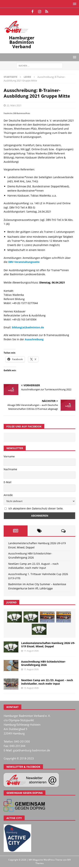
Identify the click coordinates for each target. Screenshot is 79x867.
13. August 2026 (31, 687)
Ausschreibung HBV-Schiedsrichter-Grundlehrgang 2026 (43, 663)
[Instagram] (39, 11)
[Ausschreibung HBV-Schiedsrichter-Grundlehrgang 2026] (11, 665)
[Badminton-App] (47, 11)
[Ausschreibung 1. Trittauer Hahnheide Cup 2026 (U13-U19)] (31, 616)
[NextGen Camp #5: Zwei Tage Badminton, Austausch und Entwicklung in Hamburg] (47, 616)
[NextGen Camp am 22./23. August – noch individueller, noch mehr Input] (11, 684)
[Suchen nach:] (39, 65)
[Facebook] (32, 11)
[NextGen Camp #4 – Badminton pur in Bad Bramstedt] (63, 616)
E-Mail (7, 482)
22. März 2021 (14, 105)
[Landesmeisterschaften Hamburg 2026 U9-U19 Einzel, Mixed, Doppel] (14, 616)
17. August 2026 (31, 650)
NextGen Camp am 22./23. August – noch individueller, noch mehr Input (47, 681)
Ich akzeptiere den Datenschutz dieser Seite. (35, 508)
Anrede (8, 495)
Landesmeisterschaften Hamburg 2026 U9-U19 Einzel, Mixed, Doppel (48, 644)
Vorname (9, 456)
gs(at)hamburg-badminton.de (31, 750)
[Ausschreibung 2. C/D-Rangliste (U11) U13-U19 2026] (39, 629)
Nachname (10, 469)
